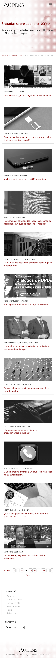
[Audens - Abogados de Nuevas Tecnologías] (13, 4)
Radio (9, 610)
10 (31, 570)
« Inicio (7, 570)
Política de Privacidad (41, 654)
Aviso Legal (25, 654)
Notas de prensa (14, 599)
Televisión (11, 613)
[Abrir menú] (50, 4)
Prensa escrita (13, 603)
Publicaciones (13, 606)
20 (43, 570)
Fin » (28, 575)
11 (35, 570)
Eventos (10, 596)
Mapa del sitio (12, 654)
